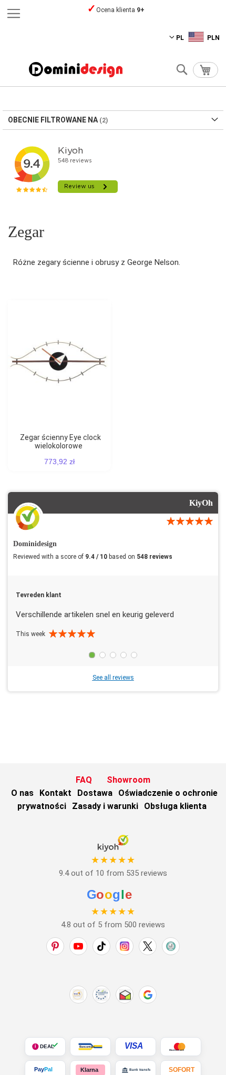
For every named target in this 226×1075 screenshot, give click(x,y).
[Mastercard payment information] (180, 1046)
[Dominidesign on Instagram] (124, 946)
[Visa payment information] (135, 1046)
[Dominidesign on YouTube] (78, 946)
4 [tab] (123, 655)
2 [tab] (102, 655)
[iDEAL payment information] (45, 1046)
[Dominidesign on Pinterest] (55, 946)
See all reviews (113, 677)
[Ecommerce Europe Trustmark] (101, 995)
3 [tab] (113, 655)
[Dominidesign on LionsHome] (171, 946)
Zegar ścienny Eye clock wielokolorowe (60, 441)
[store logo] (75, 69)
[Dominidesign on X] (148, 946)
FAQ (84, 780)
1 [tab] (92, 655)
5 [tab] (134, 655)
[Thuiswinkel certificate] (124, 995)
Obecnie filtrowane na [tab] (53, 120)
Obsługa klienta (175, 806)
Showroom (128, 780)
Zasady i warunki (105, 806)
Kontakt (55, 793)
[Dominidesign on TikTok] (101, 946)
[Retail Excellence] (78, 995)
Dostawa (94, 793)
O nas (22, 793)
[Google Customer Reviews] (148, 995)
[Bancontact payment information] (90, 1046)
